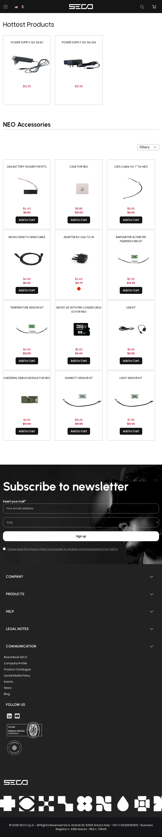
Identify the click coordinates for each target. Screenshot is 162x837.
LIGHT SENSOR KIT (131, 378)
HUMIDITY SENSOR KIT (79, 378)
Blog (7, 694)
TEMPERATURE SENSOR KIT (27, 307)
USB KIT (131, 307)
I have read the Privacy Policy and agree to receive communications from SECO (63, 549)
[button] (19, 7)
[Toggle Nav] (5, 6)
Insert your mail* (14, 501)
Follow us (15, 704)
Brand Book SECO (15, 657)
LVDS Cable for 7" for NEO (131, 167)
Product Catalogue (17, 669)
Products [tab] (15, 594)
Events (8, 682)
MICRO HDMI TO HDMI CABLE (26, 237)
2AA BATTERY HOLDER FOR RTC (27, 167)
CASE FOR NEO (79, 167)
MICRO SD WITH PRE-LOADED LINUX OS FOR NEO (78, 310)
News (7, 688)
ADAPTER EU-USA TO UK (79, 237)
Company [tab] (14, 576)
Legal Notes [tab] (17, 629)
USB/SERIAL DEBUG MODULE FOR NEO (27, 378)
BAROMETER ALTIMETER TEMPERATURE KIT (131, 239)
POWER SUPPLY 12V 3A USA (79, 42)
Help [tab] (10, 611)
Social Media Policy (17, 676)
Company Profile (15, 663)
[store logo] (81, 6)
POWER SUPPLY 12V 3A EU (27, 42)
